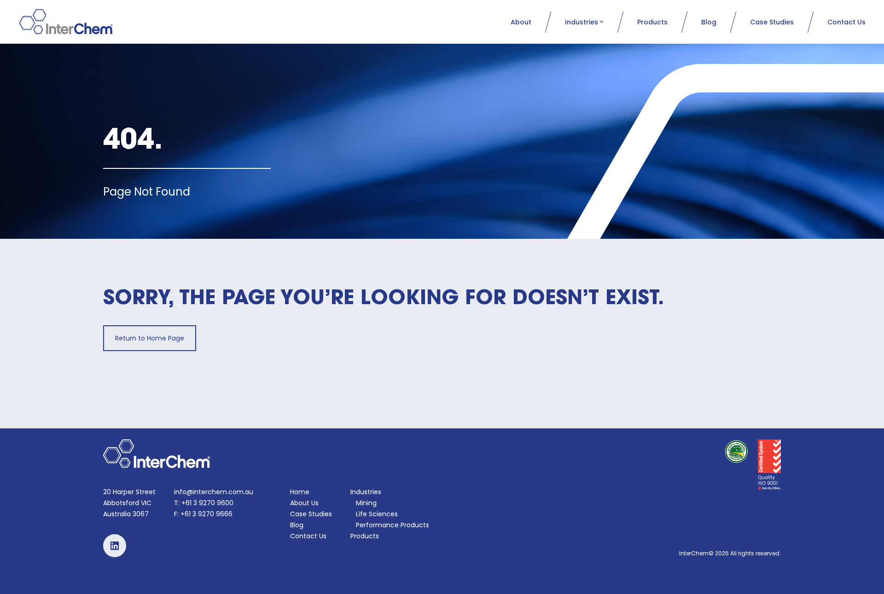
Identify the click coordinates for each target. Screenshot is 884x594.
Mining (366, 502)
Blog (708, 22)
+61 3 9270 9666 (206, 514)
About (521, 22)
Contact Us (846, 22)
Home (299, 491)
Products (652, 22)
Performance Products (392, 525)
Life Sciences (377, 514)
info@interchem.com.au (213, 491)
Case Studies (772, 22)
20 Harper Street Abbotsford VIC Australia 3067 (129, 503)
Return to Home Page (149, 338)
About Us (304, 502)
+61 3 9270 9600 (207, 502)
